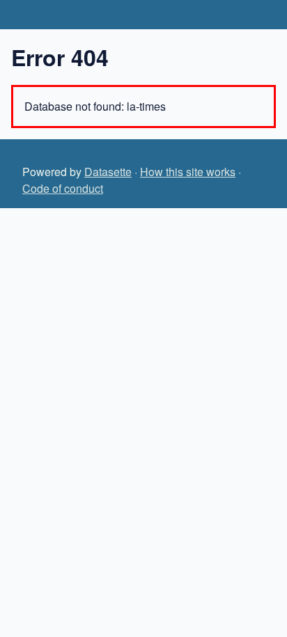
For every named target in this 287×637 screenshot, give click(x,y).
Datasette (108, 172)
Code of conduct (62, 188)
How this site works (187, 172)
